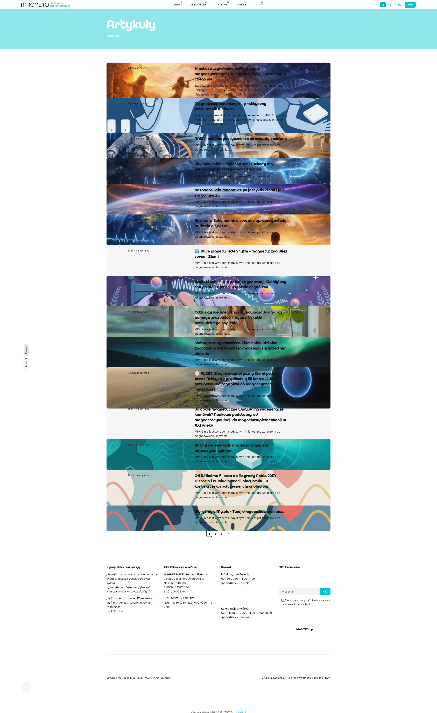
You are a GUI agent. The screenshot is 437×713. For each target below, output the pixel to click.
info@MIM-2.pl (304, 656)
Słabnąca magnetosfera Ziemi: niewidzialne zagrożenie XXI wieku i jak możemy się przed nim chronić (240, 359)
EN (391, 4)
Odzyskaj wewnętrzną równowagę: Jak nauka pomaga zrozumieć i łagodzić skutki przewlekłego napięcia (238, 323)
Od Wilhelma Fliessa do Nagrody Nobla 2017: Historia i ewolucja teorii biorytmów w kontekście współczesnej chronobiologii (235, 507)
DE (399, 4)
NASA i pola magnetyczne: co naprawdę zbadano (241, 144)
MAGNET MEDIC (116, 704)
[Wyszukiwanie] (26, 687)
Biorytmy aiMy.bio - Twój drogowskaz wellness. (239, 538)
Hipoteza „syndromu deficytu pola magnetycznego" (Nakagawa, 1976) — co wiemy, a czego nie (241, 74)
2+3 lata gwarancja (273, 704)
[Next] (228, 560)
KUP (410, 4)
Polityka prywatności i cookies (305, 704)
